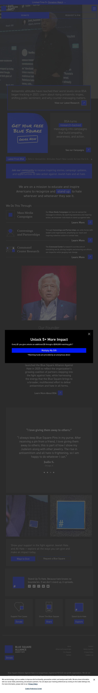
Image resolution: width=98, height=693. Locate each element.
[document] (49, 346)
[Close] (94, 679)
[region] (49, 684)
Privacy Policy (33, 684)
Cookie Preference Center (33, 689)
